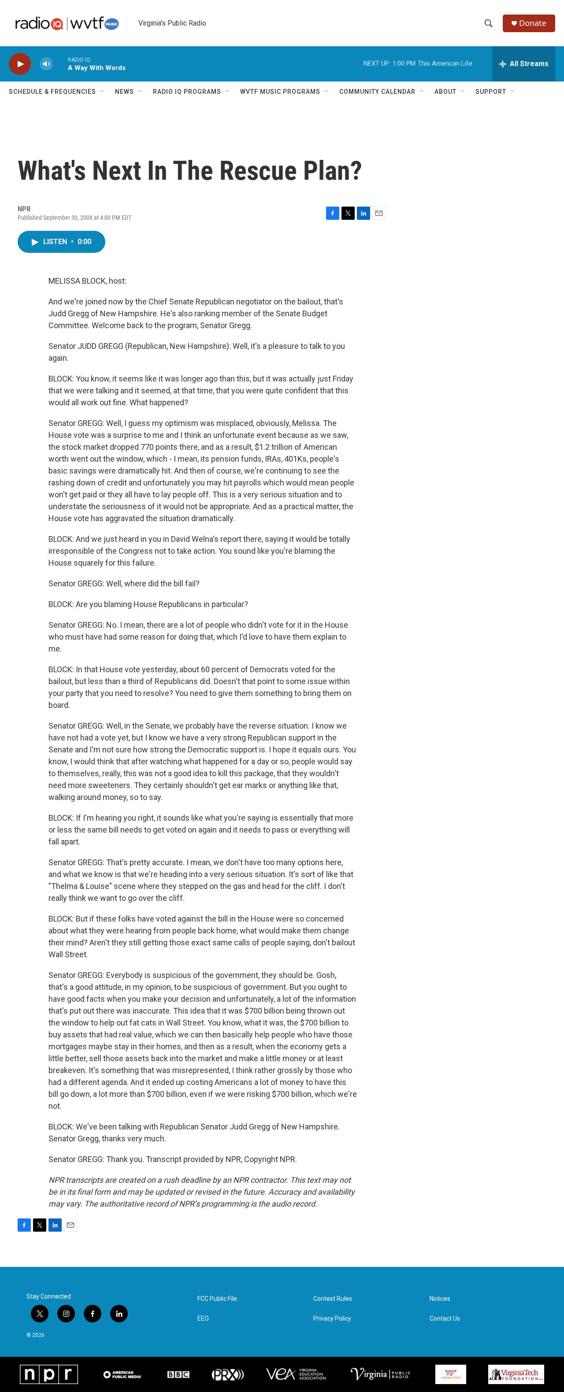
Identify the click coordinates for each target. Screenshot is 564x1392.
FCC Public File (217, 1299)
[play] (20, 64)
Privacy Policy (332, 1318)
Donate (532, 23)
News (124, 91)
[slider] (60, 63)
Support (490, 91)
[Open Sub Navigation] (102, 91)
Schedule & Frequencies (52, 91)
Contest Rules (332, 1299)
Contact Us (445, 1318)
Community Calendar (377, 91)
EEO (203, 1318)
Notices (440, 1299)
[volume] (46, 64)
